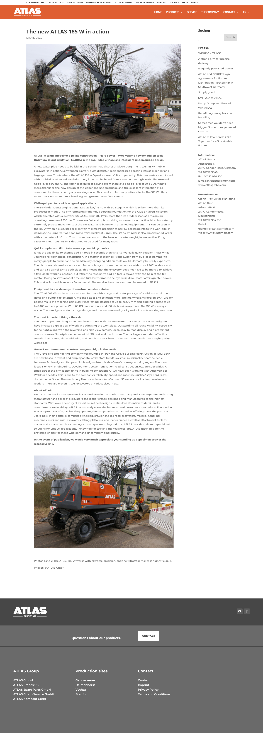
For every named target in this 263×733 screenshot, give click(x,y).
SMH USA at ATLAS (210, 97)
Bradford (82, 694)
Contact (229, 12)
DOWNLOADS (56, 3)
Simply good (206, 92)
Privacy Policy (148, 689)
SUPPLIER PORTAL (36, 3)
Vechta (81, 689)
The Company (210, 12)
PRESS (194, 3)
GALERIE (174, 3)
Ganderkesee (85, 680)
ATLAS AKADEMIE (145, 3)
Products (172, 12)
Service (192, 12)
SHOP (185, 3)
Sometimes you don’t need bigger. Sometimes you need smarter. (217, 127)
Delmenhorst (85, 685)
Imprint (143, 685)
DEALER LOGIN (75, 3)
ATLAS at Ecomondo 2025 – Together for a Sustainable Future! (215, 141)
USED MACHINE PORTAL (99, 3)
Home (158, 12)
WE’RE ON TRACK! (209, 53)
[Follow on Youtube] (240, 611)
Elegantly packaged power (215, 68)
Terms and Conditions (154, 694)
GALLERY (162, 3)
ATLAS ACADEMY (123, 3)
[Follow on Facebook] (247, 611)
